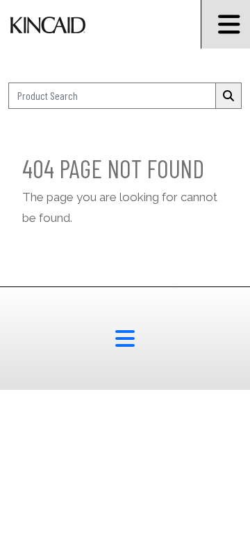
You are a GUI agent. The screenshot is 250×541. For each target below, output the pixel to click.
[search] (228, 96)
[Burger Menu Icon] (225, 24)
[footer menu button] (125, 338)
